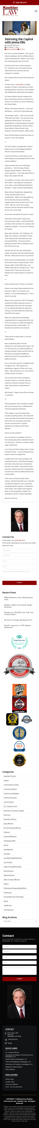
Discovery (7, 815)
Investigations (8, 849)
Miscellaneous (11, 49)
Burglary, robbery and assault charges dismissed (18, 606)
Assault (6, 780)
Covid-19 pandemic (10, 789)
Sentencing (7, 892)
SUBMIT (19, 582)
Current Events (9, 802)
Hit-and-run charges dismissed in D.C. (18, 620)
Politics (22, 49)
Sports (6, 901)
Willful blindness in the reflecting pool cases (18, 598)
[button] (36, 11)
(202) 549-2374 (20, 540)
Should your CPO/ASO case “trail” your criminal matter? (19, 613)
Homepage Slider (10, 841)
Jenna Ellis (19, 84)
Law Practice (8, 862)
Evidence (7, 832)
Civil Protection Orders (11, 785)
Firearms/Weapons (10, 836)
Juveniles (7, 854)
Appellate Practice (10, 776)
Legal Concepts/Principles (12, 867)
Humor (6, 845)
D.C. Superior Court (10, 806)
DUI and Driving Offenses (12, 828)
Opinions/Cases (9, 875)
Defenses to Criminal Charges (14, 811)
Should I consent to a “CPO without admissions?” (17, 626)
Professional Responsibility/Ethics (15, 888)
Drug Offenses (8, 823)
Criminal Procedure (10, 798)
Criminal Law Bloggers (11, 793)
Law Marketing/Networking (13, 858)
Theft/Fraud (7, 905)
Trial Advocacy (9, 910)
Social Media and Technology (14, 897)
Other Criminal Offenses (12, 879)
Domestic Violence (10, 819)
